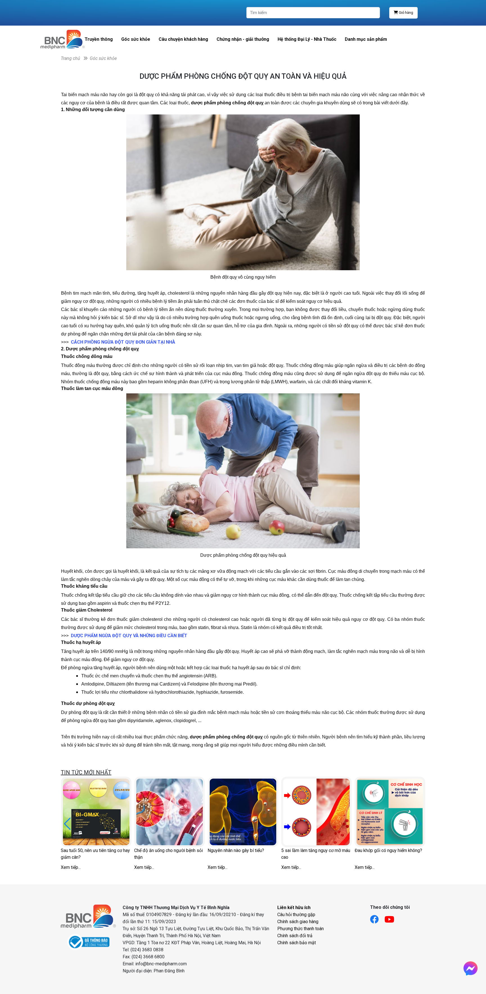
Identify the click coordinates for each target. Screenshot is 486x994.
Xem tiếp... (71, 867)
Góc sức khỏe (135, 39)
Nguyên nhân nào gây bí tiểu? (236, 850)
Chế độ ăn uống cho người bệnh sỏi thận (168, 854)
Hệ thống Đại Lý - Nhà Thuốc (307, 39)
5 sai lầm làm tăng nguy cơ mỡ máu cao (315, 854)
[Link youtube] (392, 918)
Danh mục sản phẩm (366, 39)
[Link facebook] (377, 918)
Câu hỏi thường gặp (296, 914)
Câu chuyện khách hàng (183, 39)
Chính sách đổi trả (294, 935)
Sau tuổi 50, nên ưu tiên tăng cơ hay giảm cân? (95, 854)
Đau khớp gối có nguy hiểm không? (388, 850)
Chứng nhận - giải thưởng (243, 39)
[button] (67, 824)
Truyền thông (99, 39)
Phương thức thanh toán (300, 928)
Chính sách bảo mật (296, 942)
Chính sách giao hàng (297, 921)
